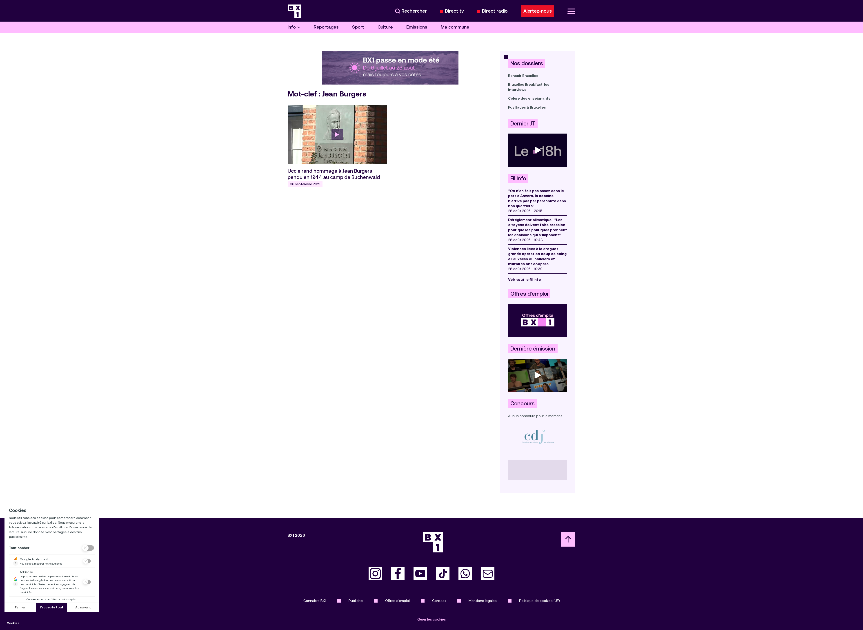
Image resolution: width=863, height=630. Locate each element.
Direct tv (454, 11)
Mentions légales (483, 600)
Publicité (356, 600)
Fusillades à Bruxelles (527, 107)
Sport (358, 27)
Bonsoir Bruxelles (523, 75)
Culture (385, 27)
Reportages (326, 27)
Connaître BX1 (314, 600)
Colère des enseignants (529, 98)
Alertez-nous (537, 11)
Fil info (518, 178)
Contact (439, 600)
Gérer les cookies (431, 619)
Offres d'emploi (397, 600)
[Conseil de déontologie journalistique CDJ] (537, 436)
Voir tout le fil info (524, 279)
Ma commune (455, 27)
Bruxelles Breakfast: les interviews (528, 87)
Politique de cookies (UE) (539, 600)
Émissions (416, 27)
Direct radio (495, 11)
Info (292, 27)
